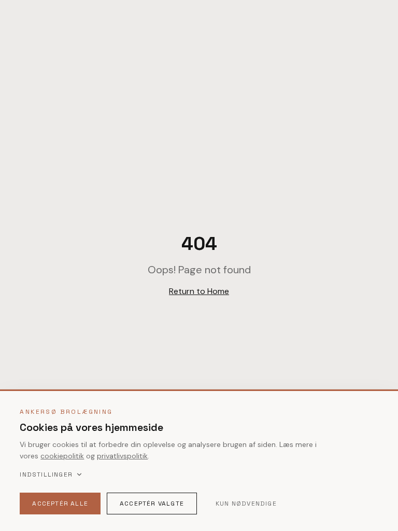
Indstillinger (46, 474)
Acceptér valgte (152, 503)
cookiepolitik (62, 455)
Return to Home (199, 291)
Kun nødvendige (246, 503)
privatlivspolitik (122, 455)
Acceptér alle (60, 503)
